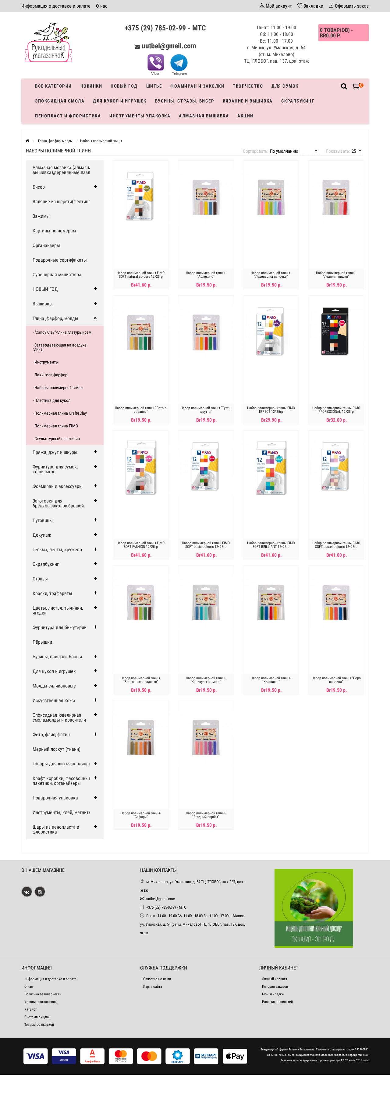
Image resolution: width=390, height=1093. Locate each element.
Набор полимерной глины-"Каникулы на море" (206, 680)
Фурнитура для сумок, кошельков (55, 469)
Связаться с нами (157, 979)
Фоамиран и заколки (197, 86)
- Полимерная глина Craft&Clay (60, 413)
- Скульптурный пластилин (56, 438)
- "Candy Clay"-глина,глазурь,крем (62, 332)
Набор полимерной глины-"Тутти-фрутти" (206, 409)
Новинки (91, 86)
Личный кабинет (274, 979)
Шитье (154, 86)
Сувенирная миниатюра (57, 274)
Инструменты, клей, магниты (62, 812)
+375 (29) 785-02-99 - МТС (165, 28)
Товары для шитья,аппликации (64, 764)
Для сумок (285, 86)
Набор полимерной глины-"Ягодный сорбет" (206, 815)
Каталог (30, 1009)
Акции (245, 116)
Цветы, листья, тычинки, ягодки (58, 610)
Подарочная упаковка (55, 798)
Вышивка (42, 304)
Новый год (124, 86)
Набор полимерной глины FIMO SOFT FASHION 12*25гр (141, 544)
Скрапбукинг (297, 101)
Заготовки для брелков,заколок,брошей (58, 503)
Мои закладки (273, 994)
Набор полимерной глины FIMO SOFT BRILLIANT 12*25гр (271, 544)
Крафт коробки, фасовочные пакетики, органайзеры (62, 780)
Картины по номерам (54, 231)
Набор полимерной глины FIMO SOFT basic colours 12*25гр (206, 544)
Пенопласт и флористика (68, 116)
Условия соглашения (40, 1002)
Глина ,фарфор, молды (55, 318)
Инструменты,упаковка (139, 116)
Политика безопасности (42, 994)
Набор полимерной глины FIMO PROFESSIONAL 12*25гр (336, 409)
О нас (101, 6)
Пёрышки (42, 642)
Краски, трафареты (52, 593)
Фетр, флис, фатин (51, 734)
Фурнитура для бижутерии (60, 627)
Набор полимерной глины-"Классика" (271, 680)
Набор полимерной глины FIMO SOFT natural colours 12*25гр (141, 274)
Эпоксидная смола (59, 101)
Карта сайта (152, 986)
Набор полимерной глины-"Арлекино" (206, 274)
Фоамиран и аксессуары (58, 486)
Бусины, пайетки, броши (57, 657)
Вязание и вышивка (248, 101)
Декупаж (42, 535)
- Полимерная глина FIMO (55, 425)
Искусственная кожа (54, 700)
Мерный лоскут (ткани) (56, 749)
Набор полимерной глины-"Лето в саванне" (140, 409)
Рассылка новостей (277, 1002)
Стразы (40, 579)
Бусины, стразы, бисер (184, 101)
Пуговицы (43, 520)
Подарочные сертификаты (60, 260)
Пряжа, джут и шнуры (55, 452)
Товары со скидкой (39, 1024)
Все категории (53, 86)
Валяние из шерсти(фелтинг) (62, 201)
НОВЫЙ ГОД (45, 289)
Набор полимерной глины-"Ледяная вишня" (336, 274)
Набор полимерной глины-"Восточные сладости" (141, 680)
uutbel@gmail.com (169, 46)
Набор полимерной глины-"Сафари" (141, 815)
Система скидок (37, 1017)
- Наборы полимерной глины (58, 387)
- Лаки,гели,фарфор (50, 374)
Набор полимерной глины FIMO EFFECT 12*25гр (271, 409)
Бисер (39, 187)
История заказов (275, 986)
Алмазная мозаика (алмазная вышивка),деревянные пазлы (63, 170)
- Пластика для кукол (51, 400)
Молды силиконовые (54, 686)
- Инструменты (46, 362)
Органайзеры (46, 245)
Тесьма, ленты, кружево (57, 549)
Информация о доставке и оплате (55, 6)
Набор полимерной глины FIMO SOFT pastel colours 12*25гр (336, 544)
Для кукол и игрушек (120, 101)
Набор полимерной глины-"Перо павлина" (336, 680)
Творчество (248, 86)
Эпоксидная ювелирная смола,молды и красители (59, 717)
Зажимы (41, 216)
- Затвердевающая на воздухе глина (60, 347)
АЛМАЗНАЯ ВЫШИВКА (204, 116)
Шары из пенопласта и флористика (56, 829)
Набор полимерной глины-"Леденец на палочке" (271, 274)
